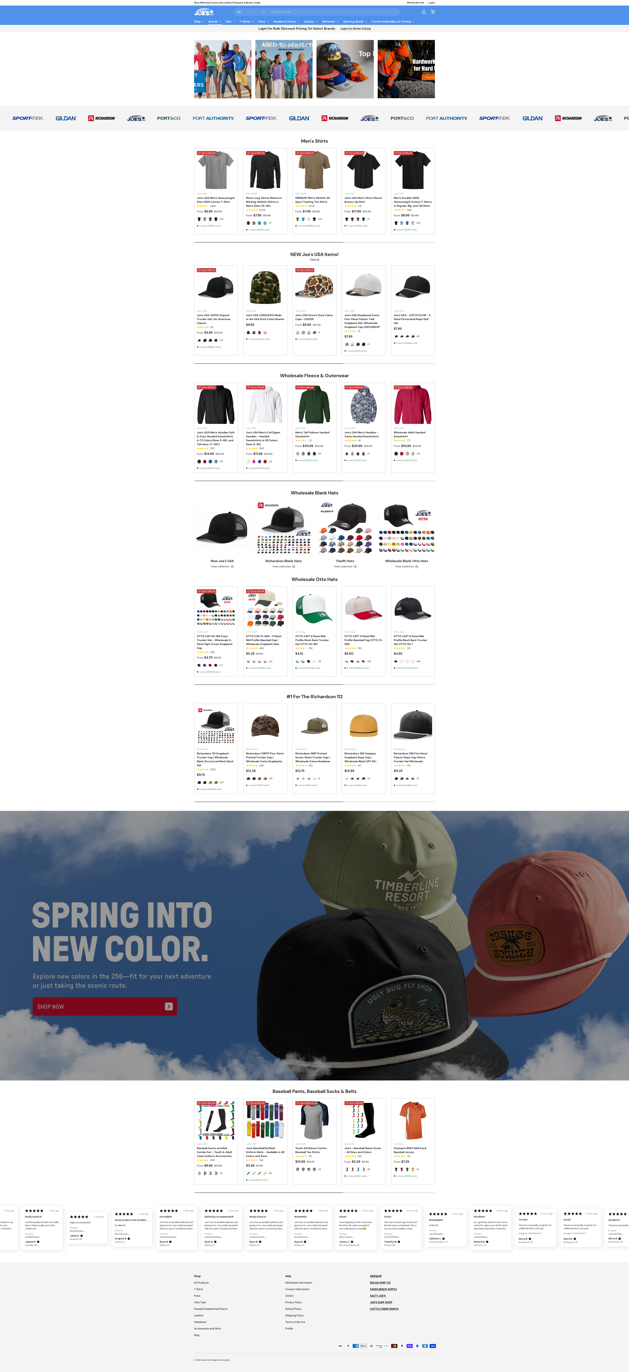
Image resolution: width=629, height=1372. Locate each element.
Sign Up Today (339, 704)
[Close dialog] (360, 655)
